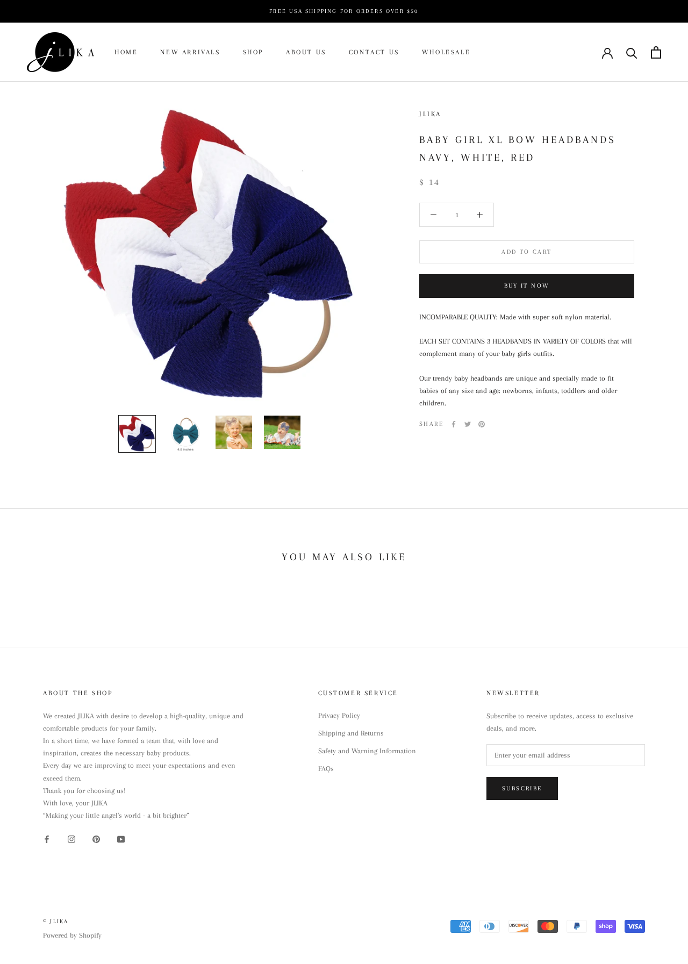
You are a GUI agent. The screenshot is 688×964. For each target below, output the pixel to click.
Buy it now (527, 285)
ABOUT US (306, 52)
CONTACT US (374, 52)
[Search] (631, 52)
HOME (126, 52)
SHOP (253, 52)
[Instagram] (71, 838)
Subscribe (522, 788)
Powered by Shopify (72, 935)
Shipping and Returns (351, 733)
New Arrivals (190, 52)
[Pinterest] (481, 424)
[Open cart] (656, 52)
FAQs (326, 769)
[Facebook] (453, 424)
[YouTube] (121, 838)
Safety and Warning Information (367, 751)
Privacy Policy (339, 715)
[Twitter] (467, 424)
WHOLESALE (446, 52)
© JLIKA (55, 921)
